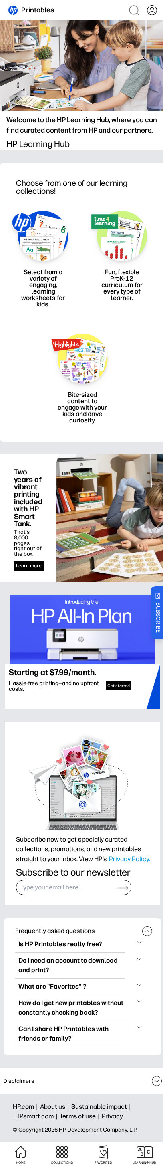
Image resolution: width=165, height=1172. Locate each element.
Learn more (29, 566)
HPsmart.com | (37, 1116)
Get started (118, 685)
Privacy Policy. (129, 859)
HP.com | (26, 1106)
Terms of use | (81, 1116)
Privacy (112, 1116)
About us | (55, 1106)
